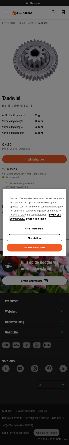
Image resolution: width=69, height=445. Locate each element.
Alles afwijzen (34, 237)
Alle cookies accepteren (34, 247)
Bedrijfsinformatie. (36, 218)
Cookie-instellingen (34, 228)
